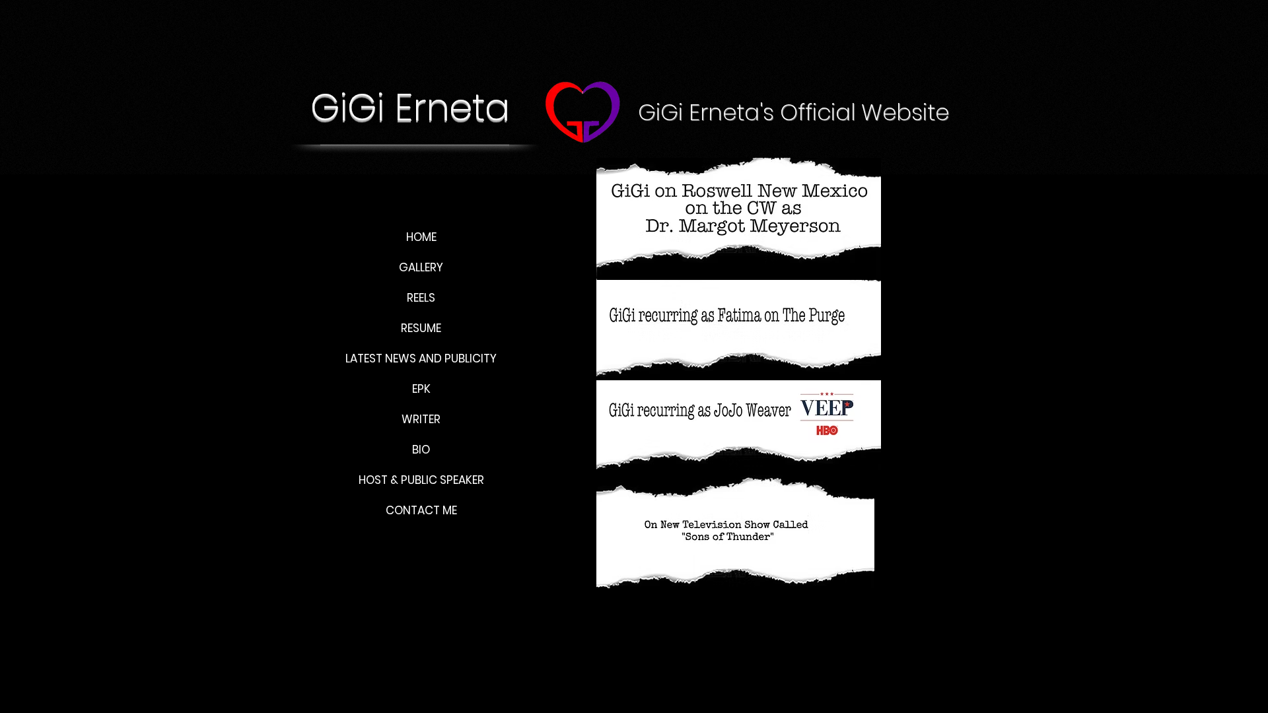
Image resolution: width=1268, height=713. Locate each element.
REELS (421, 298)
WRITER (421, 419)
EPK (421, 389)
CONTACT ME (421, 510)
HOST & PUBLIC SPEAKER (421, 480)
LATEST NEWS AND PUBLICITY (421, 358)
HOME (421, 237)
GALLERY (421, 267)
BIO (421, 450)
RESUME (421, 328)
